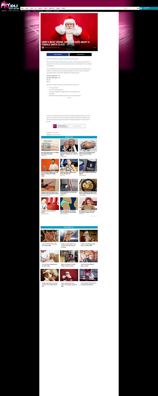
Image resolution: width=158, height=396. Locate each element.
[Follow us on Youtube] (137, 8)
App (35, 8)
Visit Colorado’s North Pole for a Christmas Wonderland (88, 283)
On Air (26, 8)
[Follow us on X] (134, 8)
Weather (58, 8)
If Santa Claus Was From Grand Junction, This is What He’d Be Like (49, 284)
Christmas (54, 134)
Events (45, 8)
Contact (63, 8)
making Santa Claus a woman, (65, 61)
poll (52, 132)
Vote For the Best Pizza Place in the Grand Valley (49, 244)
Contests (40, 8)
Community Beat (48, 10)
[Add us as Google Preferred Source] (128, 8)
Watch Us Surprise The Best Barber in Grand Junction (68, 265)
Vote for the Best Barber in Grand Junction (87, 265)
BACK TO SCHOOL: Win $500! (26, 10)
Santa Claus (56, 132)
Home (22, 8)
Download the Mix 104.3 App (38, 10)
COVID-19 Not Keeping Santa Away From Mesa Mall (88, 244)
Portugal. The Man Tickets (14, 10)
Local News (58, 134)
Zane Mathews (46, 47)
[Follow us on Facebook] (131, 8)
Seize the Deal (56, 10)
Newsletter (51, 8)
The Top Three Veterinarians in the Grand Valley (49, 265)
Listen (31, 8)
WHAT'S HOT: (4, 10)
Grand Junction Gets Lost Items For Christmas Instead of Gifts (69, 284)
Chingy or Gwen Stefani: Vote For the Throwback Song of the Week (68, 245)
